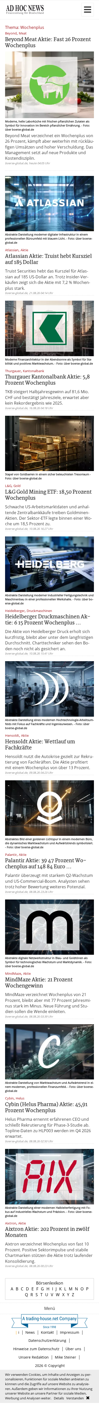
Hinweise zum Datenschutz (36, 1348)
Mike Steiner (65, 1357)
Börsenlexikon (49, 1283)
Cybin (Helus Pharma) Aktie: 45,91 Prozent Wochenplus (46, 1107)
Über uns (73, 1348)
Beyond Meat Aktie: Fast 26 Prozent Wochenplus (48, 42)
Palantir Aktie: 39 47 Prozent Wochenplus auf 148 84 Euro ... (45, 864)
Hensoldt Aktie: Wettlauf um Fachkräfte (40, 745)
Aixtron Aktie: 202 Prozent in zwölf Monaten (47, 1232)
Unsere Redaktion (34, 1357)
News (30, 1332)
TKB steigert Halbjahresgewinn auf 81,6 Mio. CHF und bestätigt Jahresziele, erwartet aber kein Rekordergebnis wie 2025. (47, 397)
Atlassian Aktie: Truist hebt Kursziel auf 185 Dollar (48, 259)
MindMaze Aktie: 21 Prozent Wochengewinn (39, 983)
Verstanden (75, 1398)
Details (59, 1398)
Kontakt (47, 1332)
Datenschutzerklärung (47, 1340)
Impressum (69, 1332)
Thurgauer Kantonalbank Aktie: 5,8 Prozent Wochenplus (47, 380)
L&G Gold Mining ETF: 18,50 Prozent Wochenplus (48, 495)
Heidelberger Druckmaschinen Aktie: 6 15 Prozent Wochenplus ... (47, 620)
